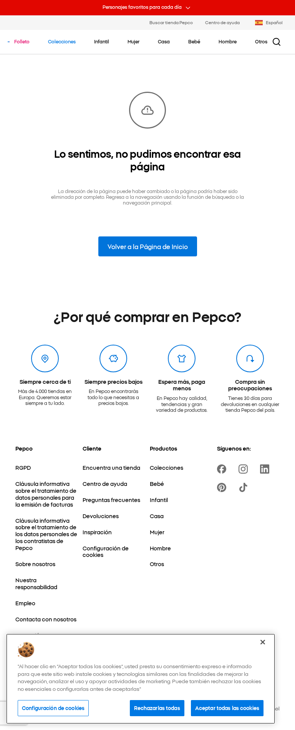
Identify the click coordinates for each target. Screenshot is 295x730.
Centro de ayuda (222, 22)
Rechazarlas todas (157, 707)
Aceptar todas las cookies (227, 707)
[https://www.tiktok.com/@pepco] (245, 487)
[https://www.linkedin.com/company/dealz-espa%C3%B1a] (266, 469)
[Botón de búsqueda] (276, 41)
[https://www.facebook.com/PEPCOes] (223, 469)
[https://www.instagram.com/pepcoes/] (245, 469)
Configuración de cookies (53, 707)
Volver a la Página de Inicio (148, 246)
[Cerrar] (262, 642)
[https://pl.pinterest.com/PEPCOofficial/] (223, 487)
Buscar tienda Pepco (171, 22)
